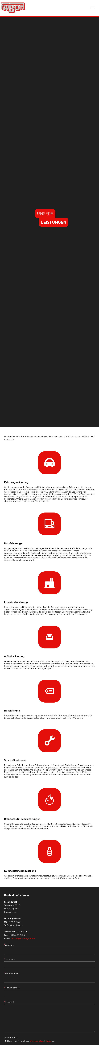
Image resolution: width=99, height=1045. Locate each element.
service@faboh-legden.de (23, 938)
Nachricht (9, 1002)
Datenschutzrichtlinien (40, 1041)
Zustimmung (10, 1037)
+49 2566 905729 (19, 932)
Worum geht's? (11, 988)
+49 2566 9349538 (16, 935)
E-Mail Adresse (11, 973)
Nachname (9, 959)
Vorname (9, 945)
